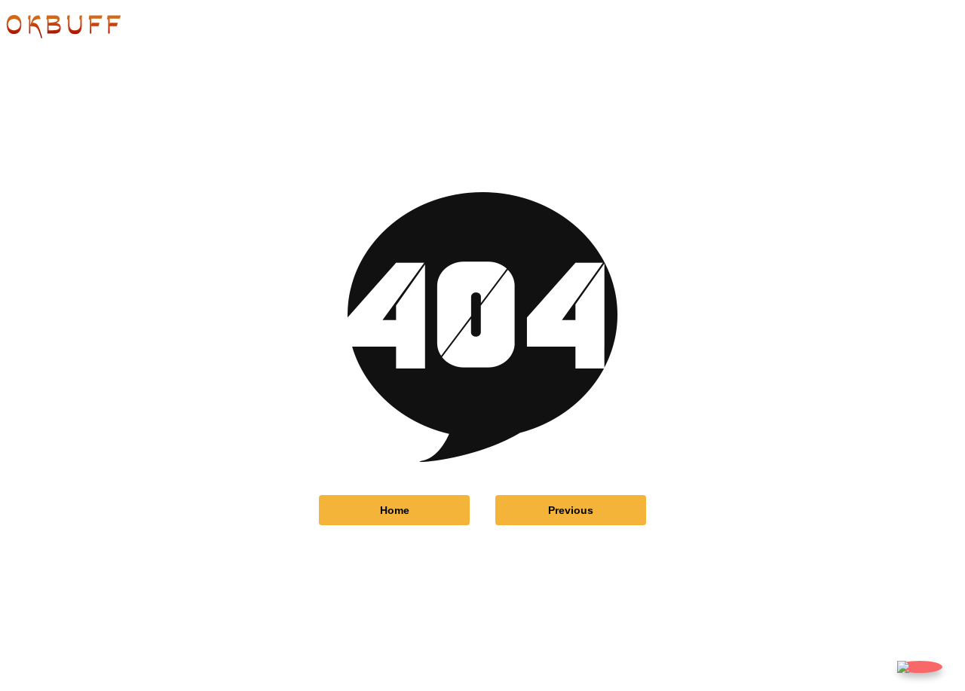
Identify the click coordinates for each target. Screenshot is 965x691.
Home (394, 510)
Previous (570, 510)
